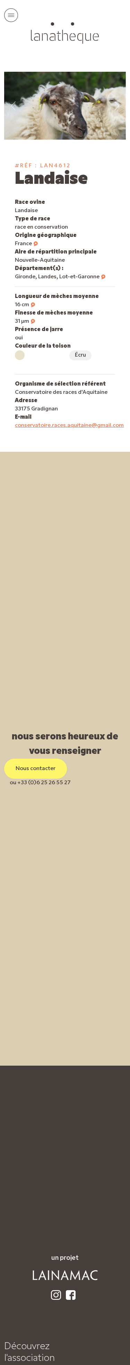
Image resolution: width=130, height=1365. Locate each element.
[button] (35, 244)
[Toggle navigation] (11, 15)
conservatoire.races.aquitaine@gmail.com (69, 425)
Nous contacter (35, 768)
